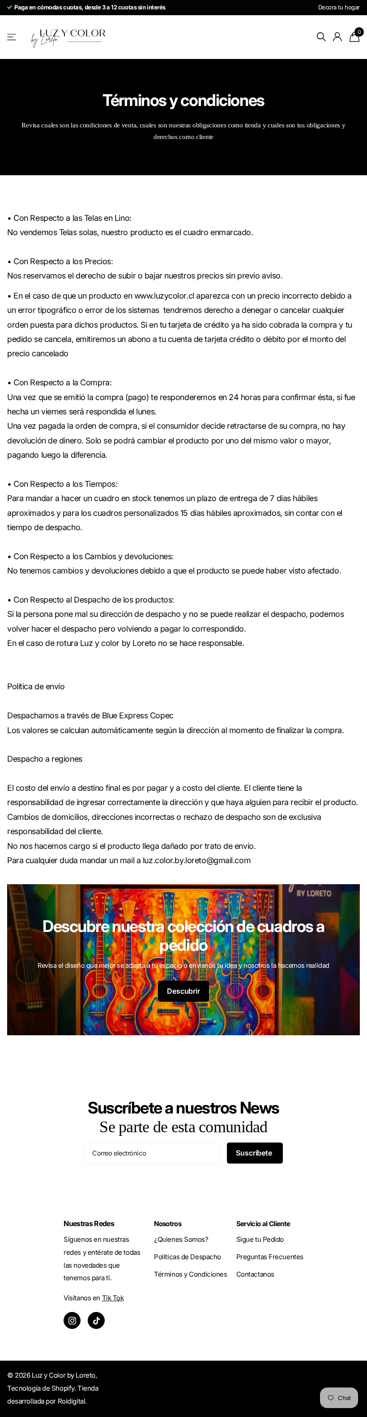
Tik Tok (113, 1298)
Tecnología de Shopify (40, 1388)
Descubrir (183, 991)
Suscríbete (254, 1152)
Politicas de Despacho (187, 1257)
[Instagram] (72, 1320)
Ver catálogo (12, 37)
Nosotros (167, 1223)
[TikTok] (96, 1320)
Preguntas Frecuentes (269, 1257)
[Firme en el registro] (337, 37)
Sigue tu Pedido (260, 1239)
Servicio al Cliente (263, 1223)
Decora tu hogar (339, 7)
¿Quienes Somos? (181, 1239)
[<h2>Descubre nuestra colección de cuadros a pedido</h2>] (183, 960)
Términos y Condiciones (190, 1274)
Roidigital (71, 1401)
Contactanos (255, 1274)
